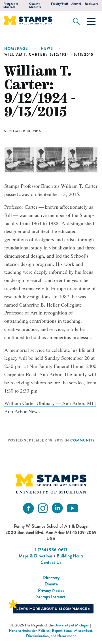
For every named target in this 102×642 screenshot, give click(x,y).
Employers (91, 4)
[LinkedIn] (57, 508)
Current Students (35, 5)
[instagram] (43, 508)
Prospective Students (10, 5)
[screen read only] (91, 21)
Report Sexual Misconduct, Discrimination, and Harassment (60, 633)
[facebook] (28, 508)
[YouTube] (72, 508)
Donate (51, 584)
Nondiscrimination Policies (29, 630)
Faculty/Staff (59, 4)
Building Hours (70, 556)
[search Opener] (76, 21)
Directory (51, 577)
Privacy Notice (51, 590)
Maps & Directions (36, 556)
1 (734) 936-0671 (51, 549)
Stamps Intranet (51, 596)
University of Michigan (71, 625)
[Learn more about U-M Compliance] (51, 606)
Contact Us (51, 562)
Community (82, 440)
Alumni (76, 4)
